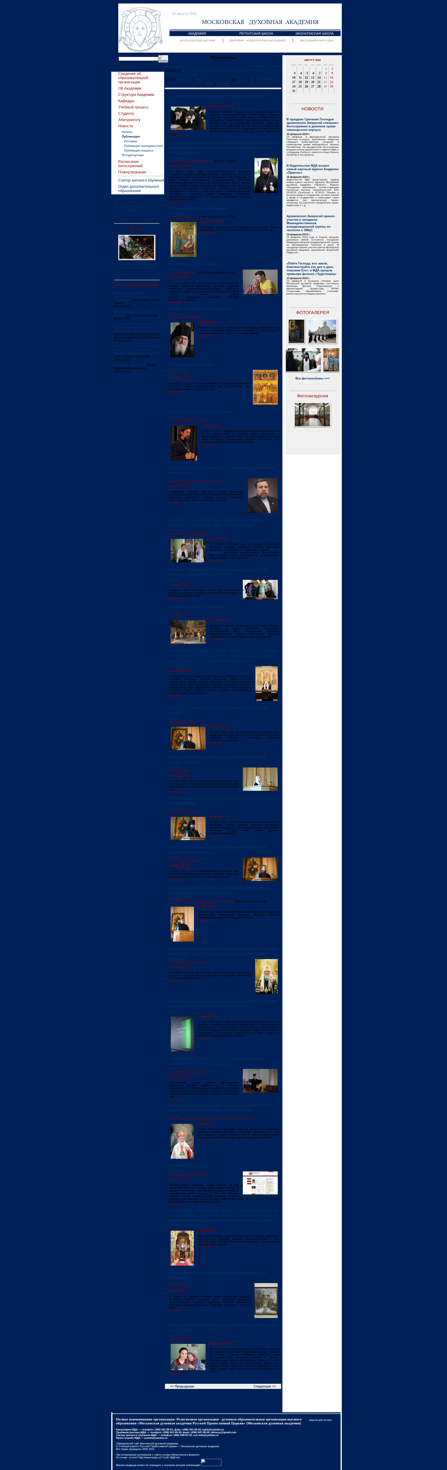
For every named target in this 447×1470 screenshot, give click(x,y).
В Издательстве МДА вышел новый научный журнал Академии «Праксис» (313, 169)
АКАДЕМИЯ (197, 33)
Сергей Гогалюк (179, 373)
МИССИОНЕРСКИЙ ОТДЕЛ (317, 40)
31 (293, 91)
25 (300, 86)
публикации (134, 210)
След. (209, 84)
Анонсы (127, 132)
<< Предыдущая (182, 1386)
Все (195, 75)
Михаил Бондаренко (182, 272)
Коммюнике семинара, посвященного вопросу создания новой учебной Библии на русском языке (223, 1003)
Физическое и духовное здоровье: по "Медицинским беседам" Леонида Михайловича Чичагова (138, 349)
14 (319, 77)
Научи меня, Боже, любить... (196, 264)
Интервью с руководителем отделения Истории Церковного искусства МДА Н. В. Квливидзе (215, 522)
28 (319, 86)
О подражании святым (191, 364)
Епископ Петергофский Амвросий (191, 161)
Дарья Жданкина (180, 1338)
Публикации (131, 136)
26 (306, 86)
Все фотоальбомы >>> (312, 378)
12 (306, 77)
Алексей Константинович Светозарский (195, 481)
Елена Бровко (178, 770)
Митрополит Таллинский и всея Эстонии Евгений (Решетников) (211, 1118)
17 (221, 79)
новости (131, 201)
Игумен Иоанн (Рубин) (183, 811)
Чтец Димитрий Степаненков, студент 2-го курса (201, 901)
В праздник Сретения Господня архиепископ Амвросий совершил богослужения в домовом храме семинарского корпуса (312, 125)
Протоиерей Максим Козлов (187, 420)
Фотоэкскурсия (312, 395)
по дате (275, 66)
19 (306, 82)
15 (208, 79)
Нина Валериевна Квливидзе (188, 533)
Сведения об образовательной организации (133, 78)
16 (214, 79)
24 (293, 86)
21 (246, 79)
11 (300, 77)
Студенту (126, 113)
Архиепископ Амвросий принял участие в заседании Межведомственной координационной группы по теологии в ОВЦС (311, 223)
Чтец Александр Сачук (184, 216)
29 (325, 86)
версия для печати (320, 1420)
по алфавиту (258, 66)
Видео (136, 228)
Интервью (130, 141)
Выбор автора (176, 66)
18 (227, 79)
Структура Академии (136, 95)
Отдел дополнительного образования (138, 189)
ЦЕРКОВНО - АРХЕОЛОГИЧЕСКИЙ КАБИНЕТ (258, 40)
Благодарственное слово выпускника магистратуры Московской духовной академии (219, 890)
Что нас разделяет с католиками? (201, 412)
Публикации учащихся (138, 150)
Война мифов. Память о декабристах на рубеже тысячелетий (131, 296)
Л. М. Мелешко (178, 615)
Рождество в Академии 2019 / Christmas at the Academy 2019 (137, 266)
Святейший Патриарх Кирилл (188, 962)
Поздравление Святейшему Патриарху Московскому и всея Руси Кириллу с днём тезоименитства (222, 1107)
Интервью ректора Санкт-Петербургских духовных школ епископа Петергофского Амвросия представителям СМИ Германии (223, 148)
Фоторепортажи (133, 155)
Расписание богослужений (130, 164)
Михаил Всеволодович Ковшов (189, 1072)
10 (293, 77)
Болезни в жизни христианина (198, 208)
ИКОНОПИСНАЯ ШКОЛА (315, 33)
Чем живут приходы (188, 1166)
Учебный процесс (133, 107)
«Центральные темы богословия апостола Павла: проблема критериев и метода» (218, 1061)
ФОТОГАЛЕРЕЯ (312, 312)
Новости (125, 126)
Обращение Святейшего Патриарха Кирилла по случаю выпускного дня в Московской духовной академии (223, 951)
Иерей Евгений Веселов (185, 860)
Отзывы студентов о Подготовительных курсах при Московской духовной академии (218, 572)
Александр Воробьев (182, 721)
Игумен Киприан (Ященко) (186, 317)
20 (239, 79)
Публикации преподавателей (143, 146)
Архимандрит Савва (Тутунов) (188, 1174)
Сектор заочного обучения (141, 180)
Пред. (199, 79)
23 (258, 79)
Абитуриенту (129, 120)
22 (252, 79)
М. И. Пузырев (178, 1286)
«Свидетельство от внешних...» (199, 606)
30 (331, 86)
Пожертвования (132, 172)
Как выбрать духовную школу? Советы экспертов (217, 96)
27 (312, 86)
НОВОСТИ (312, 108)
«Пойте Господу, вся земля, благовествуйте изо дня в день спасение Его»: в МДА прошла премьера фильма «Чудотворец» (311, 269)
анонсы (131, 206)
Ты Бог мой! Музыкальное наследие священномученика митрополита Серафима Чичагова (138, 327)
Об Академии (129, 88)
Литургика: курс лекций (130, 365)
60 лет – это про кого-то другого (200, 308)
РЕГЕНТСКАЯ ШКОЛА (256, 33)
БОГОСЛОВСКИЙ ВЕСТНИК (197, 40)
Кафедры (126, 101)
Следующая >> (265, 1386)
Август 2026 (312, 60)
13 (312, 77)
